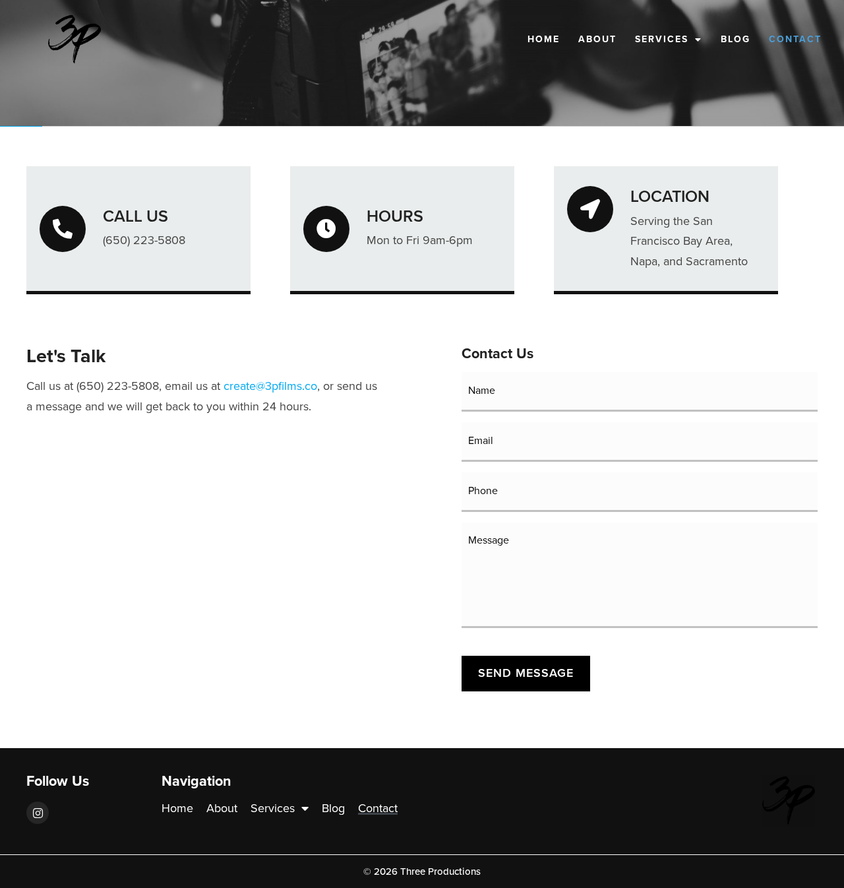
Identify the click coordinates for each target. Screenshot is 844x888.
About (597, 39)
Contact (795, 39)
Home (544, 39)
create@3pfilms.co (270, 386)
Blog (735, 39)
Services (661, 39)
